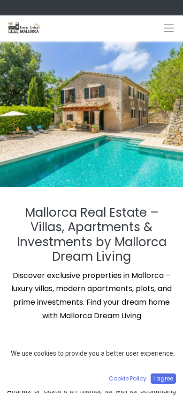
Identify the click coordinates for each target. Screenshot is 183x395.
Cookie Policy (127, 378)
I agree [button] (163, 378)
